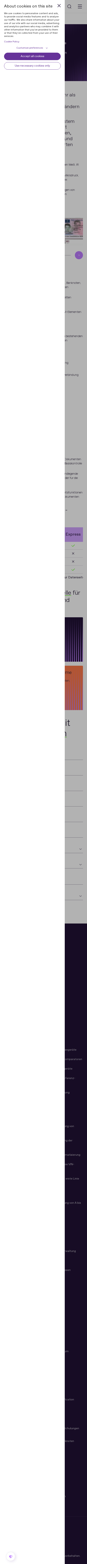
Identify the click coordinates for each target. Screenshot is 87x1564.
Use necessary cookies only (32, 66)
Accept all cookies (32, 56)
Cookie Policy (11, 41)
